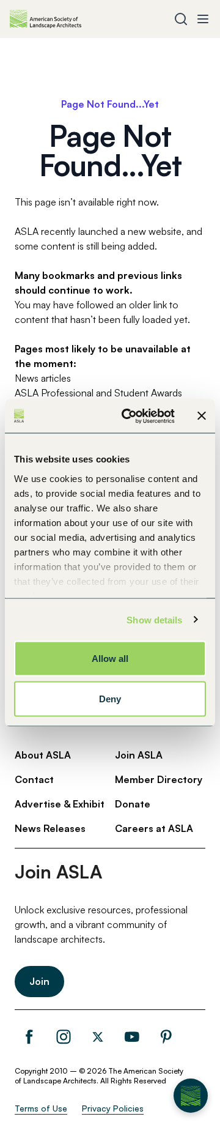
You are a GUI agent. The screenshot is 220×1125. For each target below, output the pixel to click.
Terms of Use (41, 1108)
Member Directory (158, 779)
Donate (132, 804)
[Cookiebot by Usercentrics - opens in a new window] (129, 416)
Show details (154, 619)
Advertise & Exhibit (60, 804)
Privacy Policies (113, 1108)
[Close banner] (201, 416)
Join (39, 981)
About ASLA (43, 755)
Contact (34, 779)
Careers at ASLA (154, 828)
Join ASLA (139, 755)
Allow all (110, 658)
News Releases (50, 828)
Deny (110, 698)
